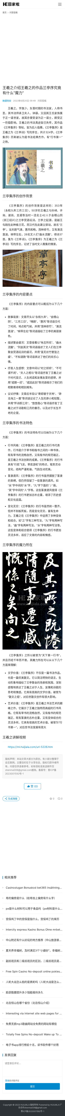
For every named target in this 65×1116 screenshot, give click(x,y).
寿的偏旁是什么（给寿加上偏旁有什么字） (30, 898)
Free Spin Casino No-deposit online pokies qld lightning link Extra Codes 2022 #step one (33, 971)
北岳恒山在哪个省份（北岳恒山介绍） (28, 1003)
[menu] (59, 4)
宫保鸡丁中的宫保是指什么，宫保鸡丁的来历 (32, 919)
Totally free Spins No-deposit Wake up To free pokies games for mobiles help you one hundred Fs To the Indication (33, 1034)
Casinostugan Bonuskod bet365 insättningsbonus (33, 887)
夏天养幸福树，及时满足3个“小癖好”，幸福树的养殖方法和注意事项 (33, 950)
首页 (4, 12)
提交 (32, 1086)
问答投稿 (42, 100)
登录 (7, 1080)
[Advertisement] (32, 49)
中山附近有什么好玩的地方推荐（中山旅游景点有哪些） (33, 940)
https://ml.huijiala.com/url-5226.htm (30, 747)
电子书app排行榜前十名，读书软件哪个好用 (32, 1044)
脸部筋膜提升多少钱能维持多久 (24, 992)
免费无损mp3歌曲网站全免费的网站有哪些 (31, 1024)
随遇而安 (6, 100)
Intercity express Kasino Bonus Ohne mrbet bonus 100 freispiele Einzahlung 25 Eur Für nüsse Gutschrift (33, 929)
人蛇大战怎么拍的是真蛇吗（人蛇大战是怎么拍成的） (33, 982)
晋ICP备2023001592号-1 (32, 1111)
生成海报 (12, 798)
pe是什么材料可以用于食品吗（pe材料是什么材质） (33, 908)
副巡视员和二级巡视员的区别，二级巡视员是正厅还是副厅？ (33, 961)
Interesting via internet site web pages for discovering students (33, 1013)
